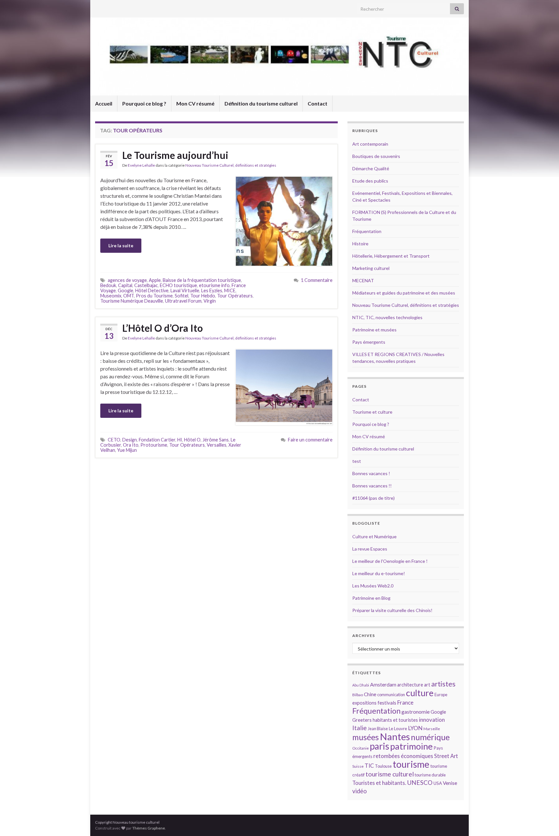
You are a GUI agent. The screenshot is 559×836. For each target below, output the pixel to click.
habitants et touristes (395, 720)
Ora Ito (130, 445)
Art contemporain (370, 144)
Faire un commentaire (310, 439)
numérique (430, 737)
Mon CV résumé (195, 103)
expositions (364, 703)
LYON (415, 728)
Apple (155, 280)
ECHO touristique (178, 285)
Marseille (431, 728)
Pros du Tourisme (154, 295)
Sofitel (181, 295)
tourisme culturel (390, 774)
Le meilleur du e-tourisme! (378, 573)
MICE (230, 290)
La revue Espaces (369, 549)
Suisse (358, 766)
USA (437, 783)
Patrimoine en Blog (371, 598)
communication (391, 694)
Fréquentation (366, 231)
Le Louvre (398, 728)
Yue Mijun (127, 450)
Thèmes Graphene (148, 828)
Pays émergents (368, 342)
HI (179, 439)
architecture (410, 684)
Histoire (360, 243)
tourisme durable (430, 774)
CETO (114, 439)
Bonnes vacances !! (372, 485)
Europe (440, 694)
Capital (125, 285)
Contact (317, 103)
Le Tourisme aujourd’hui (175, 155)
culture (419, 692)
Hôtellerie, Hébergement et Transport (391, 256)
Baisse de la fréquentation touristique (202, 280)
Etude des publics (370, 181)
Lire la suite (120, 245)
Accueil (103, 103)
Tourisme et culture (372, 412)
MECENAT (363, 280)
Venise (450, 783)
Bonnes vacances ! (371, 473)
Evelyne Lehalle (141, 165)
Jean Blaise (378, 728)
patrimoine (411, 746)
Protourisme (153, 445)
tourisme (411, 764)
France (405, 702)
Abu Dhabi (360, 685)
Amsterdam (383, 684)
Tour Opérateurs (235, 295)
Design (129, 439)
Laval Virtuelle (184, 290)
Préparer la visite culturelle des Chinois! (392, 610)
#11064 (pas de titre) (373, 498)
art (427, 684)
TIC (369, 765)
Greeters (362, 720)
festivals (387, 703)
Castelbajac (146, 285)
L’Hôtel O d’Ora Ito (162, 328)
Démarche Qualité (370, 168)
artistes (443, 683)
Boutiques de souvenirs (376, 156)
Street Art (446, 756)
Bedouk (108, 285)
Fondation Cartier (157, 439)
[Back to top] (544, 821)
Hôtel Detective (152, 290)
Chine (370, 694)
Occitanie (360, 748)
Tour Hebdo (202, 295)
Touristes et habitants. (379, 783)
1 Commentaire (317, 280)
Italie (359, 727)
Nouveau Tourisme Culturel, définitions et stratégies (230, 165)
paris (379, 746)
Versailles (216, 445)
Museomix (110, 295)
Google (125, 290)
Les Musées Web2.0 (372, 585)
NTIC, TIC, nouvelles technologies (387, 317)
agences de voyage (127, 280)
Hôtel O (192, 439)
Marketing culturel (370, 268)
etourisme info (214, 285)
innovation (432, 719)
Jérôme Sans (216, 439)
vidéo (359, 791)
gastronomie (415, 711)
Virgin (209, 301)
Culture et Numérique (374, 536)
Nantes (395, 736)
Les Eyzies (211, 290)
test (356, 461)
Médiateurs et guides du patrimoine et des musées (403, 292)
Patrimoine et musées (374, 329)
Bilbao (357, 694)
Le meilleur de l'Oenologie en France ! (390, 561)
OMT (128, 295)
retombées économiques (403, 755)
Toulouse (383, 766)
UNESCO (420, 782)
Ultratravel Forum (183, 301)
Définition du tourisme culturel (261, 103)
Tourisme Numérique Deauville (131, 301)
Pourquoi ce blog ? (144, 103)
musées (365, 737)
